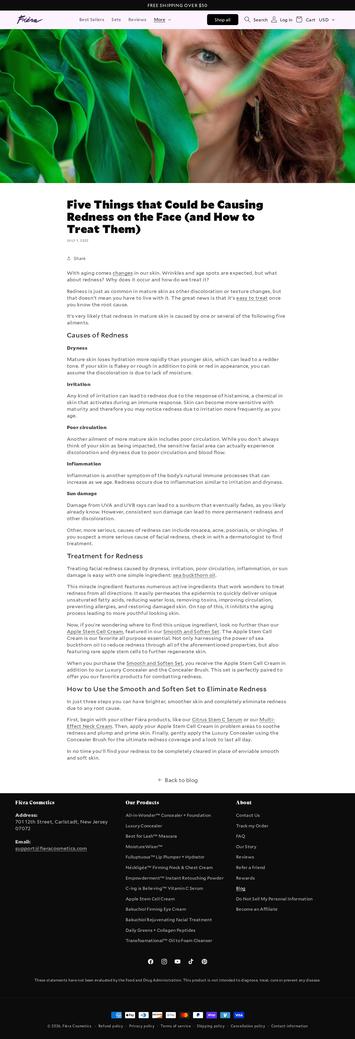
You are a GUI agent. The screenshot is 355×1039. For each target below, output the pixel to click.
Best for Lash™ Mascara (151, 836)
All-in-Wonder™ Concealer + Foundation (168, 815)
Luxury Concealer (144, 825)
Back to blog (181, 779)
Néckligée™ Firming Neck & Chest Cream (169, 867)
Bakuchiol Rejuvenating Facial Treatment (169, 919)
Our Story (246, 846)
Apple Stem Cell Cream (150, 899)
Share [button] (80, 258)
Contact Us (248, 815)
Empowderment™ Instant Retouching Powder (175, 878)
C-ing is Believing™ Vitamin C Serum (164, 888)
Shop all (223, 19)
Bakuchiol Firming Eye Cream (156, 909)
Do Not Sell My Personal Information (274, 899)
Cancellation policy (248, 1026)
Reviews (245, 857)
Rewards (245, 878)
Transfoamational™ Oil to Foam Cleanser (169, 940)
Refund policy (110, 1026)
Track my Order (252, 825)
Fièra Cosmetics (77, 1026)
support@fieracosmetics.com (51, 848)
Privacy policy (142, 1026)
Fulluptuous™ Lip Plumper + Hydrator (165, 857)
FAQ (240, 836)
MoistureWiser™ (144, 846)
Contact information (289, 1026)
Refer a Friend (250, 867)
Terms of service (176, 1026)
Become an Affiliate (257, 909)
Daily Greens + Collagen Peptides (161, 930)
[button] (162, 19)
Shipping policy (211, 1026)
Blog (240, 888)
